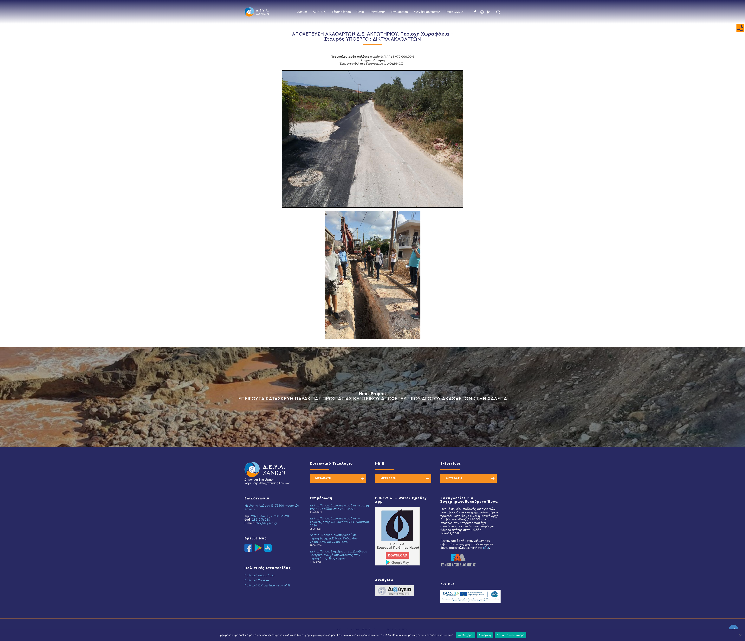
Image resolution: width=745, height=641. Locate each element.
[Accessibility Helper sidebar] (740, 28)
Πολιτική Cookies (256, 580)
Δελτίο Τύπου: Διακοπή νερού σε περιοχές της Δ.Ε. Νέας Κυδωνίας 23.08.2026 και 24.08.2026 (334, 538)
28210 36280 (260, 516)
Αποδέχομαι (465, 635)
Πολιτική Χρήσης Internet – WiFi (267, 585)
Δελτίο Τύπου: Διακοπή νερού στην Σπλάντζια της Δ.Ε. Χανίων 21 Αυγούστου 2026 (339, 522)
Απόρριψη (485, 635)
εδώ (486, 547)
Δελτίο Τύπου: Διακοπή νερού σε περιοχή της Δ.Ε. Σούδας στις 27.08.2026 (339, 507)
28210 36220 (280, 516)
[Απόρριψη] (740, 635)
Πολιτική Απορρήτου (259, 575)
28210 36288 (261, 519)
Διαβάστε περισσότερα (510, 635)
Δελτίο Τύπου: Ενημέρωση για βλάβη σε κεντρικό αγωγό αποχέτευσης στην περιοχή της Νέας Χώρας (338, 555)
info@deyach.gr (266, 523)
